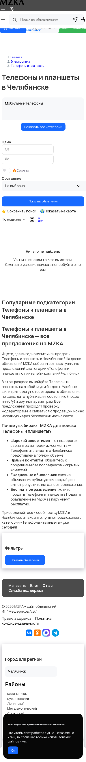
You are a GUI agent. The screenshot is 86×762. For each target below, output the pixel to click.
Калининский (17, 693)
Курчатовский (18, 698)
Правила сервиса (16, 618)
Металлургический (22, 708)
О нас (47, 585)
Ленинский (15, 703)
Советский (15, 713)
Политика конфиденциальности (27, 621)
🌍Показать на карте (58, 211)
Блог (34, 585)
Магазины (17, 585)
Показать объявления (43, 201)
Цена (6, 142)
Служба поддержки (25, 590)
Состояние (11, 178)
